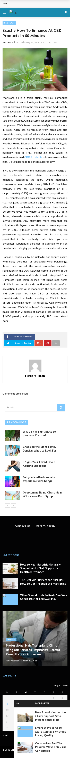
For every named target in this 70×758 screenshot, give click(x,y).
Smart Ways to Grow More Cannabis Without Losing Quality (50, 732)
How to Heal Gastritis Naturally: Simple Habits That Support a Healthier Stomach (40, 568)
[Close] (18, 703)
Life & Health (9, 23)
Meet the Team (45, 526)
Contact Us (22, 526)
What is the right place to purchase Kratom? (39, 434)
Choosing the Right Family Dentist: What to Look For (39, 449)
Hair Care (11, 639)
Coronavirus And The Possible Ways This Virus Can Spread (50, 747)
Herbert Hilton (10, 42)
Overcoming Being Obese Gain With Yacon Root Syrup (42, 494)
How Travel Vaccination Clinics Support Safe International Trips (50, 716)
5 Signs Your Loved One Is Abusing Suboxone (39, 464)
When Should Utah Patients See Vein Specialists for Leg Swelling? (43, 597)
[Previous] (7, 505)
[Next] (13, 505)
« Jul (5, 735)
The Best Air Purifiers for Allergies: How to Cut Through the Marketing (43, 582)
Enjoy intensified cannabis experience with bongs (39, 479)
